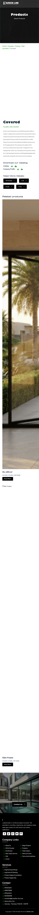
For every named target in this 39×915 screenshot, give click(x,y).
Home (4, 46)
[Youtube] (17, 833)
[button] (34, 3)
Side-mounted (14, 127)
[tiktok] (8, 833)
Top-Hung (16, 761)
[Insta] (12, 833)
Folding (17, 46)
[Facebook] (4, 833)
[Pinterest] (21, 833)
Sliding (10, 761)
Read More (7, 479)
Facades (11, 46)
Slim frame (17, 475)
